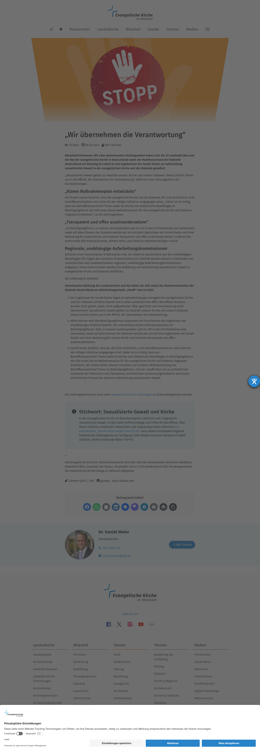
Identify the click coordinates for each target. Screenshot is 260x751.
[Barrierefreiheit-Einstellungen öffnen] (254, 381)
